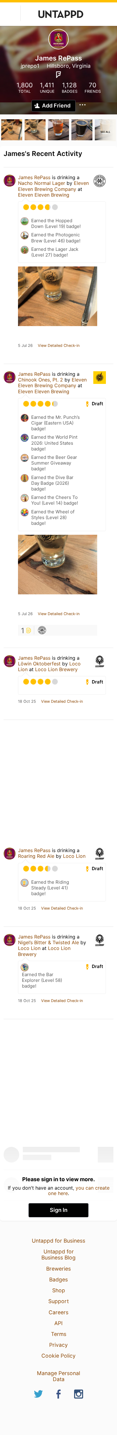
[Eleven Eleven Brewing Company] (42, 630)
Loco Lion (74, 856)
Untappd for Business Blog (58, 1254)
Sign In (59, 1210)
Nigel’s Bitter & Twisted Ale (48, 942)
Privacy (58, 1345)
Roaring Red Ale (36, 856)
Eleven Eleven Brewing (43, 195)
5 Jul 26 (25, 346)
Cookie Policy (58, 1356)
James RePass (34, 177)
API (58, 1323)
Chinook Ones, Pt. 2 (40, 380)
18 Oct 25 (27, 701)
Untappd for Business (58, 1240)
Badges (58, 1279)
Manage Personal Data (58, 1376)
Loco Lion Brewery (56, 669)
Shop (58, 1290)
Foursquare (58, 74)
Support (58, 1301)
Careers (58, 1312)
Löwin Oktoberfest (39, 664)
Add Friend (56, 105)
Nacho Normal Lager (41, 183)
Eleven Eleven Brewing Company (53, 186)
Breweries (58, 1268)
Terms (58, 1334)
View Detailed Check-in (59, 346)
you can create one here (79, 1190)
